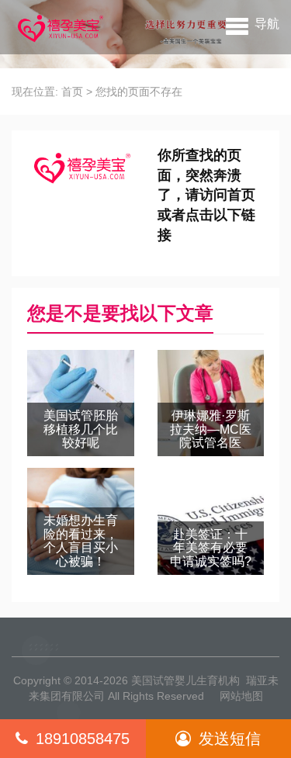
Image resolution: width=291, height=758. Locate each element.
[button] (252, 23)
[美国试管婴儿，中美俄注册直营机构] (59, 27)
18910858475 (83, 738)
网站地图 (241, 696)
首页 (72, 91)
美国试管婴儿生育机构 (185, 680)
